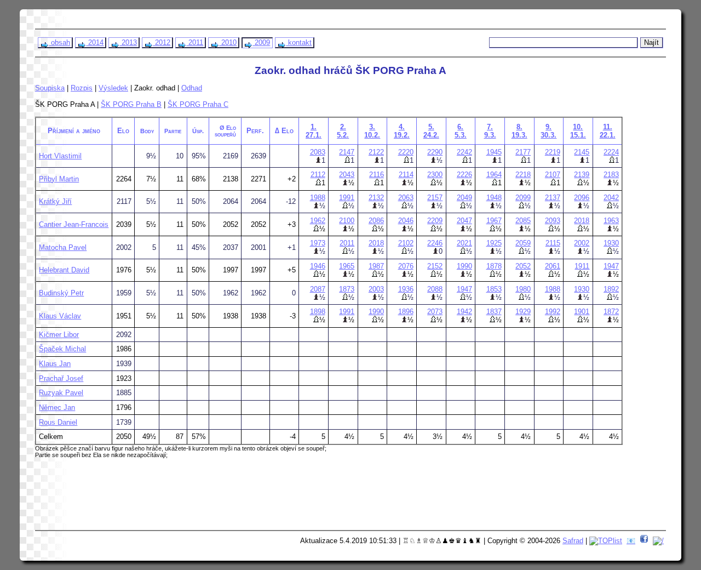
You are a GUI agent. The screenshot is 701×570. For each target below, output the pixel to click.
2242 (464, 152)
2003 (376, 289)
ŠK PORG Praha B (131, 104)
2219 (552, 152)
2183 (611, 174)
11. (608, 131)
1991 (346, 197)
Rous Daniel (58, 422)
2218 (523, 174)
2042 (611, 197)
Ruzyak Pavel (61, 393)
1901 (581, 311)
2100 (346, 220)
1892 (611, 289)
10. (578, 131)
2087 (317, 289)
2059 (523, 243)
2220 (405, 152)
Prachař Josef (61, 378)
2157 (435, 197)
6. (461, 131)
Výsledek (113, 88)
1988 (317, 197)
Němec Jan (57, 407)
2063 (405, 197)
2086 (376, 220)
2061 (552, 266)
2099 (523, 197)
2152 (435, 266)
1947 (611, 266)
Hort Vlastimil (60, 156)
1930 (611, 243)
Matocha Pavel (63, 247)
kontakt (299, 42)
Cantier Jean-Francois (73, 224)
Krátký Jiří (55, 201)
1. (313, 131)
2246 (435, 243)
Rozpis (82, 88)
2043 (346, 174)
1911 (581, 266)
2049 (464, 197)
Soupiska (50, 88)
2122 (376, 152)
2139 (581, 174)
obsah (59, 42)
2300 (435, 174)
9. (548, 131)
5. (431, 131)
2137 (552, 197)
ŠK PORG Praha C (198, 104)
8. (519, 131)
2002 (581, 243)
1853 (494, 289)
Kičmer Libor (59, 334)
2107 (552, 174)
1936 (405, 289)
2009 (261, 42)
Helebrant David (64, 270)
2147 (346, 152)
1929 (523, 311)
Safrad (572, 541)
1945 (494, 152)
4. (402, 131)
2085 (523, 220)
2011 (194, 42)
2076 (405, 266)
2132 (376, 197)
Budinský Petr (61, 293)
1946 (317, 266)
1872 (611, 311)
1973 (317, 243)
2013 (128, 42)
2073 (435, 311)
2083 (317, 152)
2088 (435, 289)
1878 (494, 266)
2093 (552, 220)
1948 (494, 197)
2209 (435, 220)
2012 (161, 42)
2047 (464, 220)
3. (372, 131)
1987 (376, 266)
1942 (464, 311)
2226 (464, 174)
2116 (376, 174)
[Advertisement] (247, 498)
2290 (435, 152)
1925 (494, 243)
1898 (317, 311)
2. (343, 131)
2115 (552, 243)
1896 (405, 311)
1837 (494, 311)
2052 (523, 266)
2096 (581, 197)
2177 (523, 152)
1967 (494, 220)
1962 (317, 220)
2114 (406, 174)
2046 (405, 220)
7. (490, 131)
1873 (346, 289)
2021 (464, 243)
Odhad (191, 88)
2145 (581, 152)
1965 (346, 266)
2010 (228, 42)
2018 (581, 220)
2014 (95, 42)
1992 (552, 311)
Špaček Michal (62, 349)
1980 (523, 289)
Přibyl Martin (59, 179)
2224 (611, 152)
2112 (318, 174)
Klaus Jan (55, 364)
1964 (494, 174)
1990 (464, 266)
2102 (405, 243)
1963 (611, 220)
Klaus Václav (60, 316)
